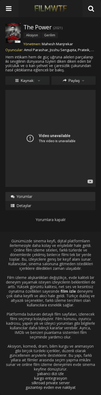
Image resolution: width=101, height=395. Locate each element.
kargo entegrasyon (50, 378)
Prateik (83, 49)
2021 (58, 28)
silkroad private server (51, 382)
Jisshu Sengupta (63, 49)
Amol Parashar (36, 49)
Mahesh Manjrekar (57, 43)
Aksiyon (32, 35)
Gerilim (49, 35)
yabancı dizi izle (50, 373)
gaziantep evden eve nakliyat (51, 387)
